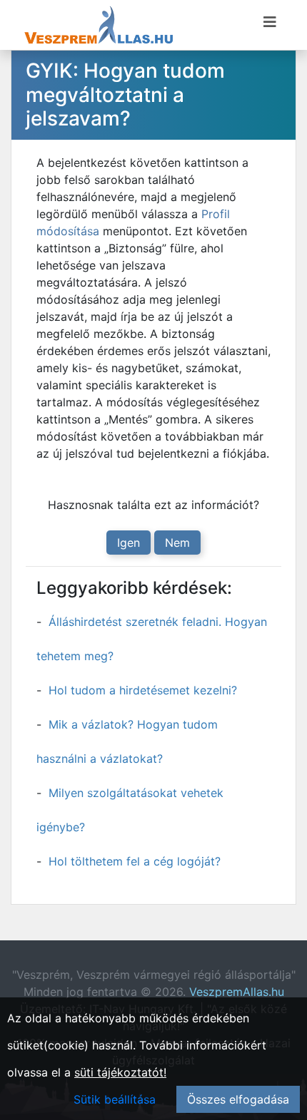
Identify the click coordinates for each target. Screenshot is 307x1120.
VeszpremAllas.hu (236, 992)
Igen (128, 542)
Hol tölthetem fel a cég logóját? (135, 861)
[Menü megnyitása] (270, 22)
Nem (177, 542)
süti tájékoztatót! (120, 1072)
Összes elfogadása (238, 1099)
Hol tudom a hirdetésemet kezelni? (143, 690)
